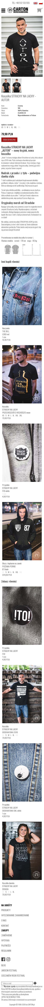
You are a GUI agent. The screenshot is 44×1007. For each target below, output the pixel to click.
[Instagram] (8, 959)
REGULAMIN (6, 950)
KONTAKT (5, 925)
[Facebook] (3, 959)
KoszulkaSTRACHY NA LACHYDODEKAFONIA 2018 (10, 729)
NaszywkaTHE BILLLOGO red (5, 331)
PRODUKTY (5, 910)
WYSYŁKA (5, 940)
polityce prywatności (25, 991)
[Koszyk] (40, 10)
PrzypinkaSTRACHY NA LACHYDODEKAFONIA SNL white (11, 807)
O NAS (3, 920)
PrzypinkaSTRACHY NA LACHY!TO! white (10, 488)
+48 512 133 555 (23, 2)
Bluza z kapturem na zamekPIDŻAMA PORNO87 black (11, 566)
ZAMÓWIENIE (6, 935)
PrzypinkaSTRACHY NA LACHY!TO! (10, 651)
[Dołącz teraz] (35, 983)
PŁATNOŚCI (6, 945)
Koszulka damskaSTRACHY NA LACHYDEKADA (10, 886)
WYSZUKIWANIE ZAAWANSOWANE (15, 915)
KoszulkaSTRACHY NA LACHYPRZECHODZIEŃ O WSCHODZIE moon (16, 409)
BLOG (3, 965)
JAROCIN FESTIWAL (9, 970)
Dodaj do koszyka (9, 139)
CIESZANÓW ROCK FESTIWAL (13, 975)
